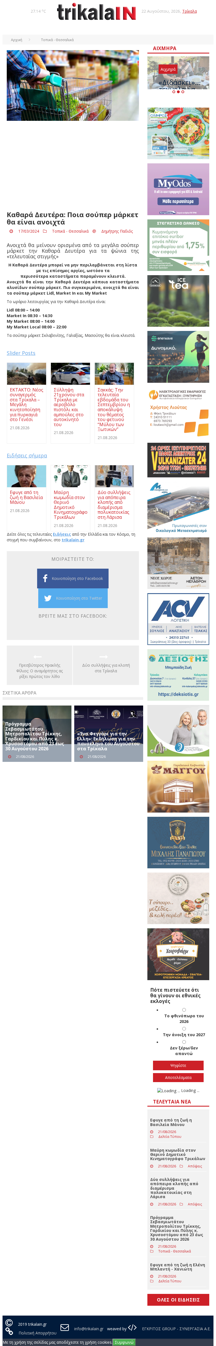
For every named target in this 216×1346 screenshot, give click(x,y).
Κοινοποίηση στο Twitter (79, 598)
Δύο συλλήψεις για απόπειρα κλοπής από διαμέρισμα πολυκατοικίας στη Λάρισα (174, 1188)
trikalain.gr (73, 539)
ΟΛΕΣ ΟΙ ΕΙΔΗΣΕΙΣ (178, 1300)
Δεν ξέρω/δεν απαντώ (184, 1050)
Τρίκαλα (189, 11)
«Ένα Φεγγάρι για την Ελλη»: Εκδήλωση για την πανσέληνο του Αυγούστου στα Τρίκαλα (108, 741)
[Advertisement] (73, 165)
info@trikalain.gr (89, 1328)
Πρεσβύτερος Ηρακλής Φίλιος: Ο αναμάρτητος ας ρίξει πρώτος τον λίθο (39, 670)
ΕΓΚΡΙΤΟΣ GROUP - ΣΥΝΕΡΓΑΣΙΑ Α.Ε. (176, 1328)
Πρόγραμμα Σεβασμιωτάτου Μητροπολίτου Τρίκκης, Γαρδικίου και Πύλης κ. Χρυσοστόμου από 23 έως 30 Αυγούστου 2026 (34, 736)
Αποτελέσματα (178, 1077)
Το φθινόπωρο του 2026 (184, 1018)
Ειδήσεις (62, 534)
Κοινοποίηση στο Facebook (77, 578)
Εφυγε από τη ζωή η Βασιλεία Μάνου (171, 1122)
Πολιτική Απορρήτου (38, 1333)
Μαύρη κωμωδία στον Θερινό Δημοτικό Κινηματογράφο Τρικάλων (177, 1154)
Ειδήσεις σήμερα (27, 455)
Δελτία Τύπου (169, 1136)
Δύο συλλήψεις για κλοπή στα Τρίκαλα (106, 667)
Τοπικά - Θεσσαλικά (70, 231)
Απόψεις (195, 1166)
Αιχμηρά (168, 69)
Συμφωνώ (124, 1342)
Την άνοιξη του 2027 (184, 1034)
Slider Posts (21, 353)
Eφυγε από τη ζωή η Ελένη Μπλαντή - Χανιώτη (177, 1267)
